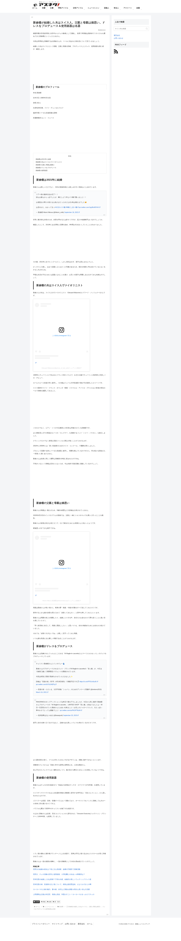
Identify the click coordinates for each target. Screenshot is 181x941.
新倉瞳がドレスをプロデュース (46, 167)
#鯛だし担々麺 (72, 207)
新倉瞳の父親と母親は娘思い (45, 165)
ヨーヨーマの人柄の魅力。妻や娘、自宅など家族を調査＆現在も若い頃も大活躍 (61, 889)
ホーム (89, 924)
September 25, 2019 (70, 715)
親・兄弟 (57, 901)
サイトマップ (57, 924)
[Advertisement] (69, 67)
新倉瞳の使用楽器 (41, 170)
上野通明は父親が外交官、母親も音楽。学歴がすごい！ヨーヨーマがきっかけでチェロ (63, 894)
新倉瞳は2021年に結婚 (43, 159)
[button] (147, 28)
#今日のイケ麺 (60, 207)
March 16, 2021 (41, 692)
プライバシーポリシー (41, 924)
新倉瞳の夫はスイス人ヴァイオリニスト (49, 162)
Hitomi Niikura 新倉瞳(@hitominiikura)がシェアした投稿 (60, 600)
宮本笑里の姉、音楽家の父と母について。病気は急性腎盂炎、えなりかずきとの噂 (62, 884)
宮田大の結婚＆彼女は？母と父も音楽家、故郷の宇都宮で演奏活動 (56, 869)
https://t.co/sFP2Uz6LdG (88, 681)
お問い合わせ (118, 38)
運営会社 (117, 35)
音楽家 (37, 901)
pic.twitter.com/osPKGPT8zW (70, 710)
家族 (44, 901)
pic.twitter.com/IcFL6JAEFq (45, 684)
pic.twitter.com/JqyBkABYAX (89, 207)
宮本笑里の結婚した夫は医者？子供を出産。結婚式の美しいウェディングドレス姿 (62, 879)
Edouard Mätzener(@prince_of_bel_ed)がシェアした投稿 (61, 368)
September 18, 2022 (71, 212)
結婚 (50, 901)
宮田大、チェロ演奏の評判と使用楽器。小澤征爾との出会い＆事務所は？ (59, 874)
